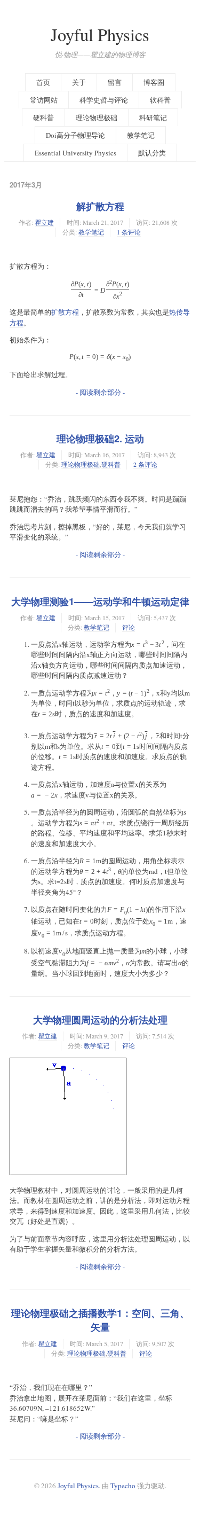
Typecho (122, 1485)
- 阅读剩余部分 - (100, 392)
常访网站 (44, 100)
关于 (79, 82)
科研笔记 (153, 117)
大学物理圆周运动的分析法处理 (100, 1020)
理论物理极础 (96, 117)
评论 (128, 627)
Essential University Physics (75, 153)
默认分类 (152, 153)
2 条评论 (145, 464)
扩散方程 (65, 312)
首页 (43, 82)
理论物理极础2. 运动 (100, 439)
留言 (115, 82)
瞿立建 (44, 222)
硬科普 (43, 117)
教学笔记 (141, 135)
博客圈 (153, 82)
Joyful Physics (100, 34)
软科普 (160, 100)
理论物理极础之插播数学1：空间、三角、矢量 (100, 1320)
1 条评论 (129, 232)
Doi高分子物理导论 (75, 135)
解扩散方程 (100, 206)
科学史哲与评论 (103, 100)
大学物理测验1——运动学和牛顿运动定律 (100, 601)
